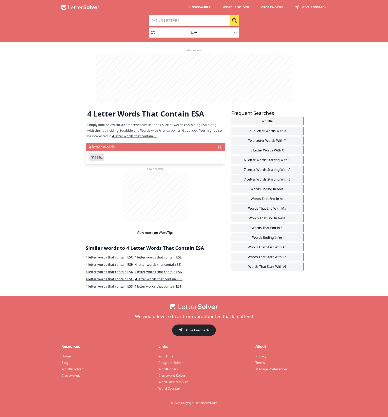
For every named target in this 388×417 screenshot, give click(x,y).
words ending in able (267, 189)
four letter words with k (267, 131)
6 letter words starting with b (267, 160)
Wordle (267, 121)
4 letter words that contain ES (134, 136)
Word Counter (169, 388)
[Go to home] (194, 307)
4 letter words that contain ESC (109, 257)
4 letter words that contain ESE (158, 257)
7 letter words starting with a (267, 169)
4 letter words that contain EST (157, 286)
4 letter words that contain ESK (109, 272)
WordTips (166, 232)
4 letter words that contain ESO (110, 279)
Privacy (260, 356)
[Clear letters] (225, 20)
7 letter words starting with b (267, 179)
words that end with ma (267, 208)
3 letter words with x (267, 150)
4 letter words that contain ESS (109, 286)
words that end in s (267, 228)
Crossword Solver (172, 375)
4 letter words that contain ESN (158, 272)
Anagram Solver (170, 362)
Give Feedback (197, 330)
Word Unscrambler (173, 382)
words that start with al (267, 266)
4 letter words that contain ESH (109, 264)
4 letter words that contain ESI (158, 264)
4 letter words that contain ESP (158, 279)
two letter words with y (267, 140)
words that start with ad (267, 257)
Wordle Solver (236, 7)
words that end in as (267, 198)
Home (66, 356)
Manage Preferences (271, 369)
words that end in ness (267, 218)
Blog (64, 362)
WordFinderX (168, 369)
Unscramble (200, 7)
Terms (260, 362)
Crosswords (272, 7)
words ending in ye (267, 237)
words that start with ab (267, 247)
